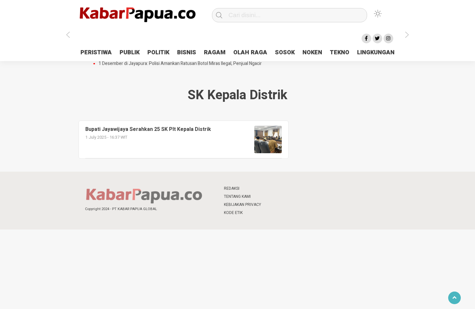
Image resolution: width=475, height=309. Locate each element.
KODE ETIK (233, 213)
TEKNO (339, 52)
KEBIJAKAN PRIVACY (242, 205)
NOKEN (312, 52)
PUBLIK (130, 52)
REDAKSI (231, 188)
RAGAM (215, 52)
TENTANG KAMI (237, 196)
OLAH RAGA (250, 52)
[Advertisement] (435, 163)
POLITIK (158, 52)
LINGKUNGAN (376, 52)
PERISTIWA (96, 52)
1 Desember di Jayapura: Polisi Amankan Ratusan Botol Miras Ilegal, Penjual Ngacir (180, 63)
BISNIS (186, 52)
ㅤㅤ (280, 189)
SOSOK (285, 52)
